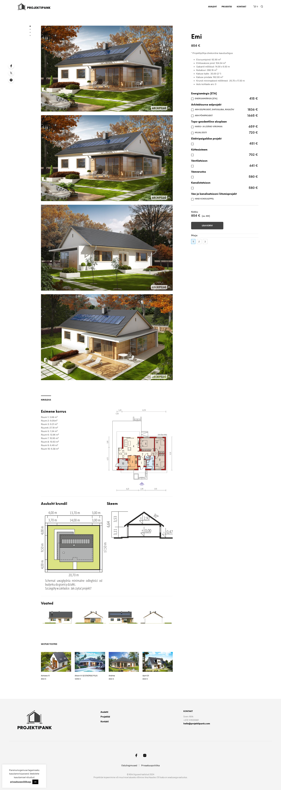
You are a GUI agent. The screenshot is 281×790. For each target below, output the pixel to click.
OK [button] (35, 782)
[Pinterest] (11, 80)
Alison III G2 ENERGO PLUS (86, 675)
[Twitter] (11, 73)
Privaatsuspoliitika (150, 765)
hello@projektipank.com (196, 723)
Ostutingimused (129, 765)
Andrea (112, 675)
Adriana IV (45, 675)
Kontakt (241, 7)
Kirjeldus (46, 400)
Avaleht (212, 7)
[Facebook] (11, 66)
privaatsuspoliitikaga (20, 781)
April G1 (146, 675)
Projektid (227, 7)
